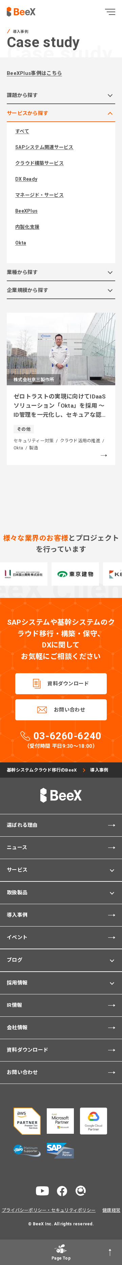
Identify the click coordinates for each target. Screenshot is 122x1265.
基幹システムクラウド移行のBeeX (42, 770)
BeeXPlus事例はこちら (34, 73)
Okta (20, 243)
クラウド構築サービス (39, 163)
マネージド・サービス (39, 195)
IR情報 (14, 1005)
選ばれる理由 (22, 825)
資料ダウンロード (68, 684)
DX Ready (26, 179)
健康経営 (111, 1210)
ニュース (17, 847)
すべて (22, 131)
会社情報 (17, 1028)
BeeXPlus (26, 211)
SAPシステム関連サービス (44, 147)
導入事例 (17, 915)
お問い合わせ (69, 710)
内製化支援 (27, 227)
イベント (17, 937)
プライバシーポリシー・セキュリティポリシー (49, 1210)
